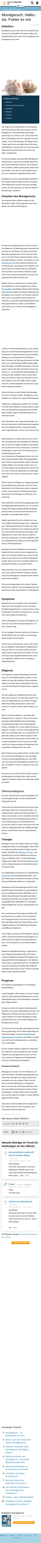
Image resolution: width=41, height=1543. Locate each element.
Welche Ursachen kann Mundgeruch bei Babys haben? (17, 1449)
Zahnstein (19, 1037)
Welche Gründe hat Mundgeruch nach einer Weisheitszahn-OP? (17, 1459)
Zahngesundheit (7, 9)
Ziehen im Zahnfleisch (20, 1201)
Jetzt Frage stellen (20, 1243)
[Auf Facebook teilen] (13, 1132)
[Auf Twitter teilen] (16, 1132)
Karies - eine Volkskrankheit (19, 1497)
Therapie (9, 115)
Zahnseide (6, 876)
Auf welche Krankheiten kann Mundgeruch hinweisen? (17, 1490)
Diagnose (9, 112)
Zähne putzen (32, 861)
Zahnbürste (6, 263)
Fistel (12, 1184)
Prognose (9, 118)
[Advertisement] (20, 61)
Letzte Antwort (28, 1184)
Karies (10, 292)
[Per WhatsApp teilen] (20, 1132)
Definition (9, 102)
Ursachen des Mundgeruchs (15, 105)
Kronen (30, 852)
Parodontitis (6, 289)
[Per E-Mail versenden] (23, 1132)
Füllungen (22, 852)
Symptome (9, 108)
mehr (27, 1175)
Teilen (6, 1132)
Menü (22, 6)
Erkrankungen (17, 9)
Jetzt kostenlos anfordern (24, 1522)
